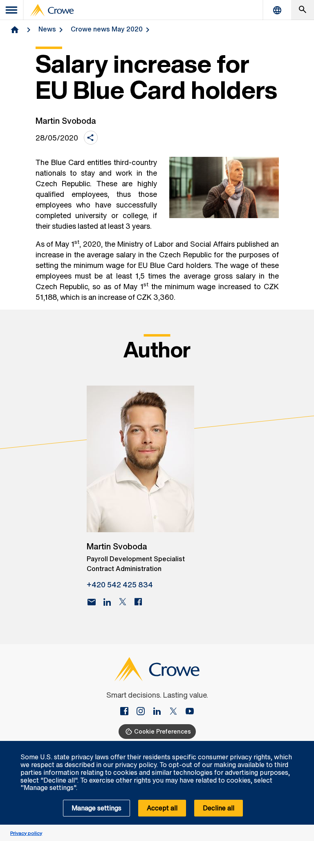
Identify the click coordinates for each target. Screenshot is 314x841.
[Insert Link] (127, 712)
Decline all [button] (218, 808)
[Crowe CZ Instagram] (144, 712)
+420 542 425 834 (120, 584)
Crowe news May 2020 (107, 29)
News (47, 29)
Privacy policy (26, 833)
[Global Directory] (277, 10)
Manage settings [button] (96, 808)
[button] (303, 745)
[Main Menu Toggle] (12, 10)
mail (91, 602)
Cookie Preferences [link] (162, 731)
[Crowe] (52, 10)
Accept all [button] (162, 808)
